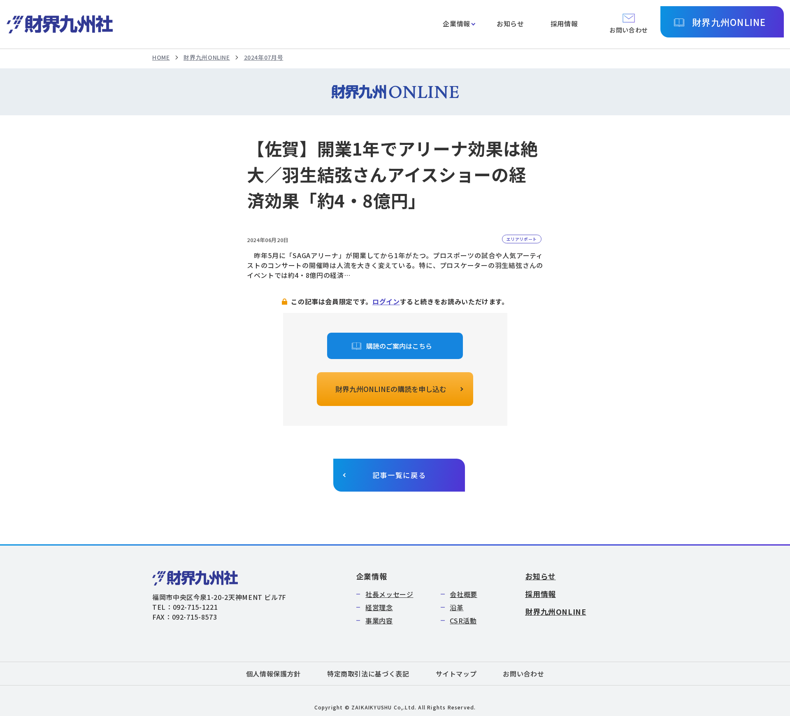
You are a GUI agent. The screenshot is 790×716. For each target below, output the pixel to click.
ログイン (386, 301)
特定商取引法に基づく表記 (368, 674)
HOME (161, 57)
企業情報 (456, 23)
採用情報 (564, 23)
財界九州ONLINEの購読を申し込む (390, 389)
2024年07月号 (263, 57)
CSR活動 (463, 620)
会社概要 (463, 594)
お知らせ (510, 23)
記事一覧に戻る (399, 475)
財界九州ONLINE (729, 21)
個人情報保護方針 (273, 674)
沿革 (456, 607)
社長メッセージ (389, 594)
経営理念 (379, 607)
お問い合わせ (523, 674)
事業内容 (379, 620)
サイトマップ (456, 674)
